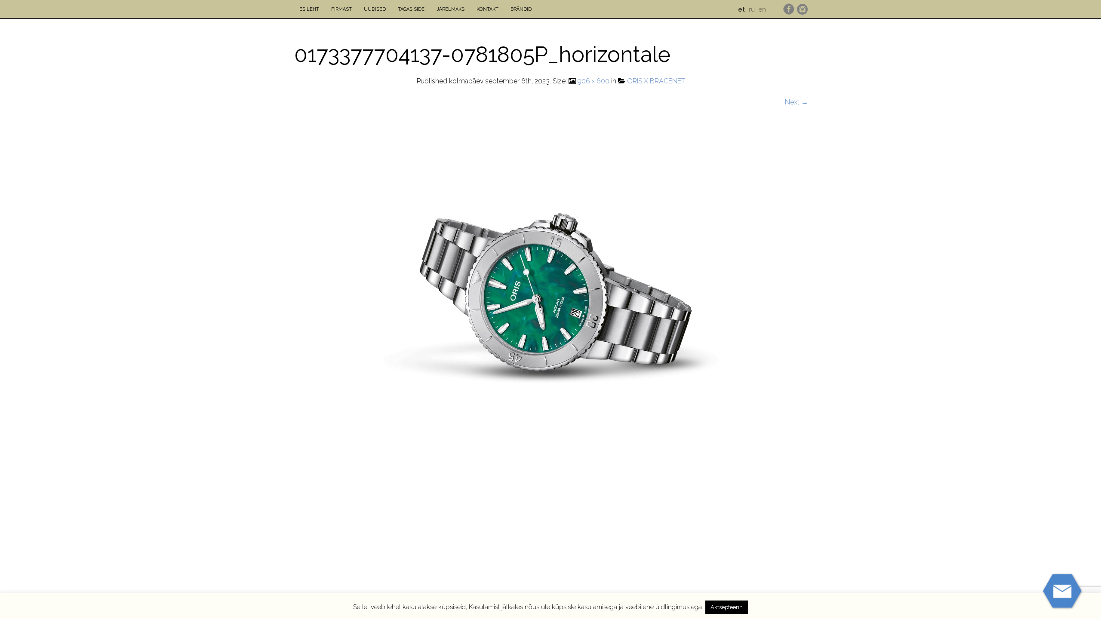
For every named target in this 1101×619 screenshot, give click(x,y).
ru (752, 9)
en (762, 9)
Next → (796, 102)
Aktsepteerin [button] (726, 607)
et (741, 9)
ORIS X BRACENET (656, 81)
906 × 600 (593, 81)
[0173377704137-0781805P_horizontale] (551, 258)
